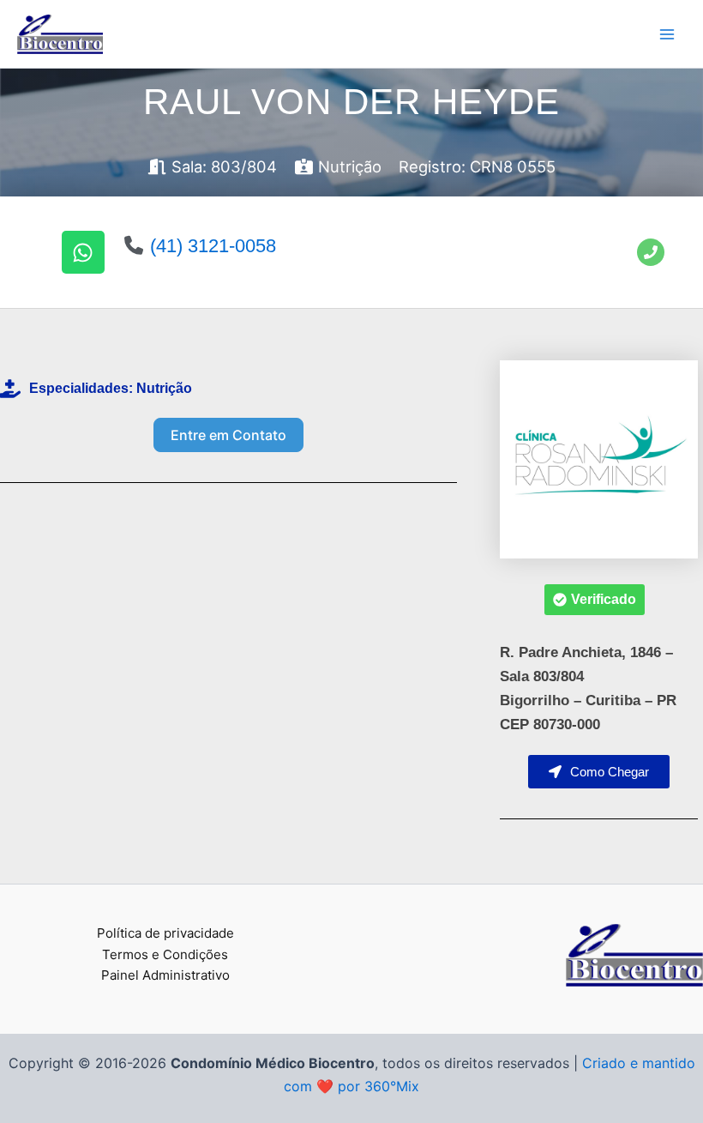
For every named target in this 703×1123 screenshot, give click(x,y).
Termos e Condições (165, 954)
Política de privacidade (165, 933)
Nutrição (164, 388)
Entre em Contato (228, 435)
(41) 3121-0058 (213, 246)
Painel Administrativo (165, 975)
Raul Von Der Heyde (351, 102)
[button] (594, 599)
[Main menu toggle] (667, 34)
